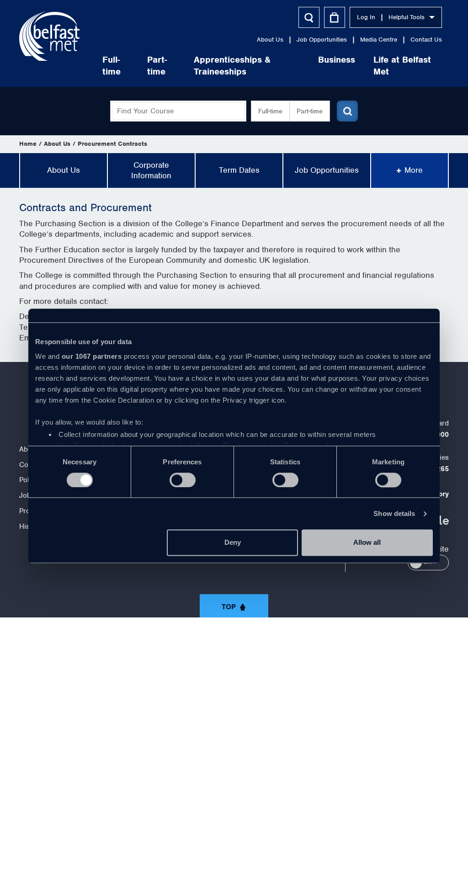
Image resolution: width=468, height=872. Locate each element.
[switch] (183, 480)
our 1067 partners (92, 356)
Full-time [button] (270, 111)
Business (336, 59)
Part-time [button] (310, 111)
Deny (232, 543)
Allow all (367, 543)
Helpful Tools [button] (406, 17)
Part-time (157, 65)
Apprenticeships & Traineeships (232, 65)
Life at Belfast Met (402, 65)
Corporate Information (151, 170)
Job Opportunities (322, 39)
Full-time (111, 65)
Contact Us (426, 39)
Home (28, 144)
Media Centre (378, 39)
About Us (270, 39)
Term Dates (239, 170)
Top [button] (229, 606)
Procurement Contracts (112, 144)
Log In (366, 17)
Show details (394, 513)
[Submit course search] (347, 111)
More (413, 170)
